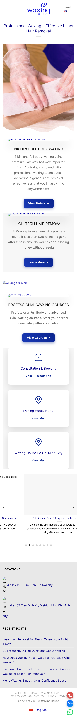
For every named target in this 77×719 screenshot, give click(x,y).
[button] (5, 8)
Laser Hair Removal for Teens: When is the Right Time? (35, 642)
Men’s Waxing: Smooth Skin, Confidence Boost (34, 680)
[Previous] (4, 507)
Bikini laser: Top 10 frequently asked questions (38, 518)
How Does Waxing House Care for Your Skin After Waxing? (37, 660)
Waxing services (51, 693)
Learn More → (38, 262)
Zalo (29, 376)
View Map (38, 418)
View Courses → (38, 337)
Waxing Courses (21, 695)
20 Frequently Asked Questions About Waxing (34, 651)
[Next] (73, 507)
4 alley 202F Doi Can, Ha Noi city (29, 585)
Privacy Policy (57, 695)
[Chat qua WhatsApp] (70, 712)
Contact (39, 695)
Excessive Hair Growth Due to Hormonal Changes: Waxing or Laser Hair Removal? (37, 671)
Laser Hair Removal (26, 693)
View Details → (38, 203)
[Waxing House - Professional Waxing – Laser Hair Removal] (38, 9)
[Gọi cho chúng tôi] (70, 695)
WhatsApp (43, 376)
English (67, 7)
